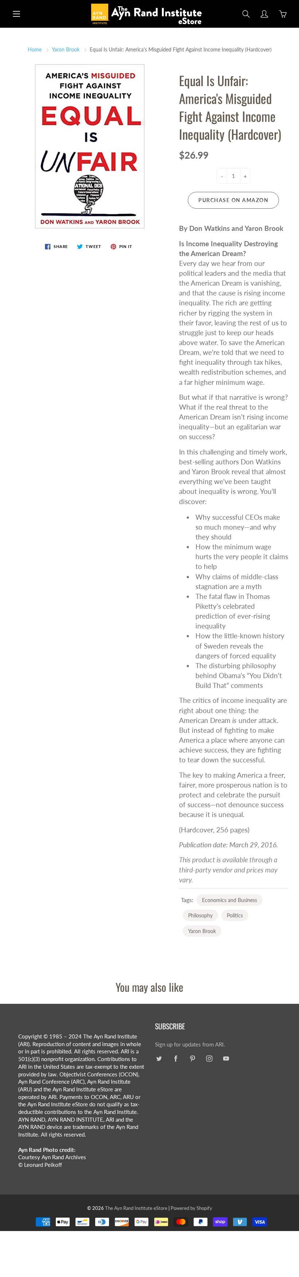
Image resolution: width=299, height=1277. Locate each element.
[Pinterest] (192, 1058)
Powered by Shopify (191, 1208)
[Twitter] (158, 1058)
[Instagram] (209, 1058)
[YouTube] (226, 1058)
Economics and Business (229, 900)
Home (35, 49)
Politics (235, 915)
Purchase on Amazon (233, 200)
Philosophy (200, 915)
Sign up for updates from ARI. (190, 1044)
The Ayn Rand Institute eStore (136, 1208)
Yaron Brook (65, 49)
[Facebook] (175, 1058)
